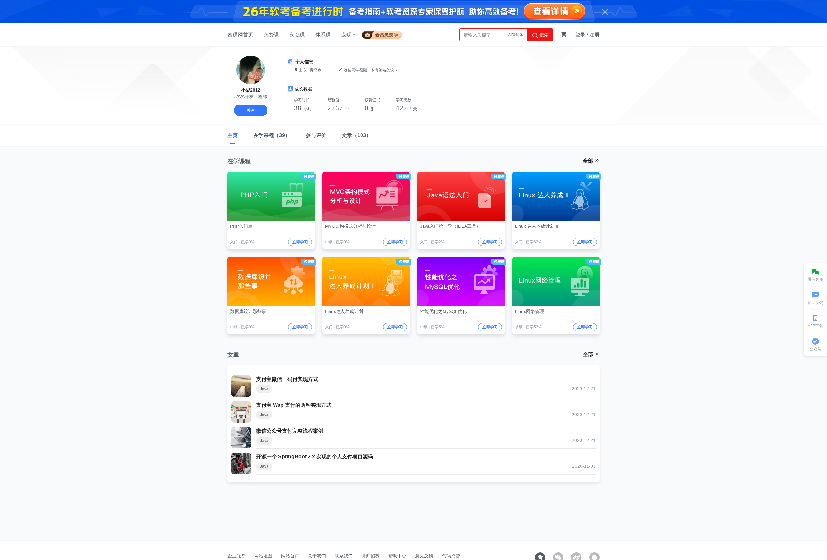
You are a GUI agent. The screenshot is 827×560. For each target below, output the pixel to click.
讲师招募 (370, 555)
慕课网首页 (240, 34)
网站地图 (263, 555)
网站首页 (290, 555)
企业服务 (236, 555)
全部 (588, 161)
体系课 (323, 34)
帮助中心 (397, 555)
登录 (580, 34)
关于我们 (317, 555)
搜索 (543, 34)
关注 (251, 110)
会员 (384, 33)
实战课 (297, 34)
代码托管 (451, 555)
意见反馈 (424, 555)
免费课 (271, 34)
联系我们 (344, 555)
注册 (594, 34)
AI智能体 (515, 35)
